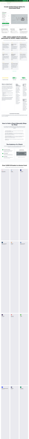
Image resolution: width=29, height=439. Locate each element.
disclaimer (3, 26)
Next (5, 23)
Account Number (3, 19)
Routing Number (3, 17)
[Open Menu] (27, 0)
